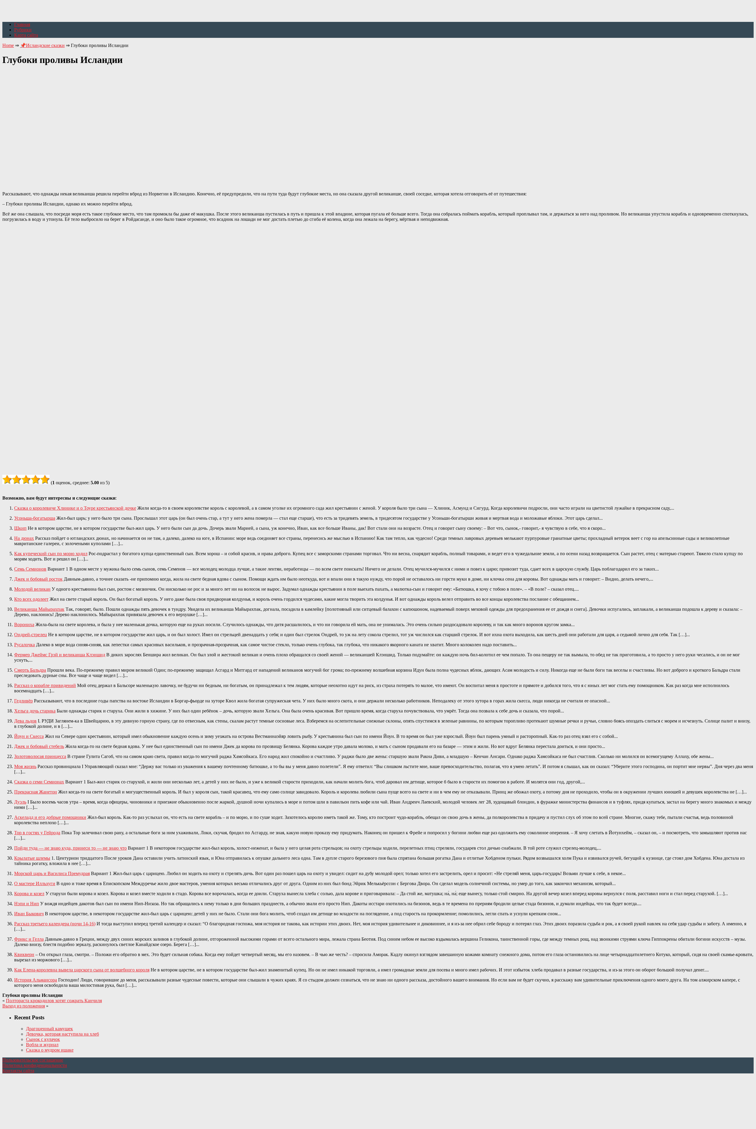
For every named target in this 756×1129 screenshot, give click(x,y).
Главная (22, 24)
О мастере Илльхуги (34, 883)
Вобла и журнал (42, 1044)
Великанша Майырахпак (39, 609)
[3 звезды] (26, 479)
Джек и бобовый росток (38, 578)
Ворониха (24, 624)
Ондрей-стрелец (30, 634)
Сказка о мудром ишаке (50, 1049)
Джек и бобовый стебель (39, 746)
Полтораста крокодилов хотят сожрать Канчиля (54, 1000)
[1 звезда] (7, 479)
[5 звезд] (45, 479)
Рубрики (23, 29)
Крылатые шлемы (32, 858)
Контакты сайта (18, 1070)
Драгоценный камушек (49, 1028)
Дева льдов (25, 720)
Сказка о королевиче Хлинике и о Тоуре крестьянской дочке (75, 508)
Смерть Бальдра (30, 670)
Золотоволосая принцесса (40, 756)
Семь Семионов (30, 568)
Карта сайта (26, 35)
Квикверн (24, 954)
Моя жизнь (25, 766)
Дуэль (20, 801)
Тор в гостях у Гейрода (37, 832)
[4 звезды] (35, 479)
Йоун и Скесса (29, 736)
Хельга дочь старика (35, 710)
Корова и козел (29, 893)
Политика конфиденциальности (34, 1065)
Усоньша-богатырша (34, 518)
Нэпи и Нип (26, 903)
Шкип (20, 528)
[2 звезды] (16, 479)
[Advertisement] (378, 125)
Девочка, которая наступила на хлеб (62, 1033)
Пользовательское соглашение (32, 1059)
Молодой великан (32, 589)
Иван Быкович (29, 913)
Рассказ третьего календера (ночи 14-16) (54, 923)
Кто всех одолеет (31, 599)
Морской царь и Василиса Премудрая (52, 873)
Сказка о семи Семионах (39, 781)
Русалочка (24, 644)
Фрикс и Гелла (29, 939)
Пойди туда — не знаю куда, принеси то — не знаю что (70, 848)
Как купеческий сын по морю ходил (50, 553)
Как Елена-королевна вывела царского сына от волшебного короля (81, 969)
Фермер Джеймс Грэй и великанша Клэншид (59, 654)
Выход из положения (23, 1005)
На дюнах (24, 538)
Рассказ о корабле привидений (45, 685)
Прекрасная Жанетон (35, 791)
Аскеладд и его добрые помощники (50, 817)
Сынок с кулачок (43, 1039)
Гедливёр (23, 700)
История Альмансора (35, 979)
